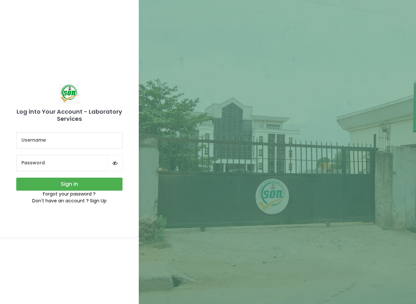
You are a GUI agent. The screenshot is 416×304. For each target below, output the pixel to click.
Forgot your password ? (69, 194)
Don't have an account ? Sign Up (69, 200)
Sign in (69, 184)
